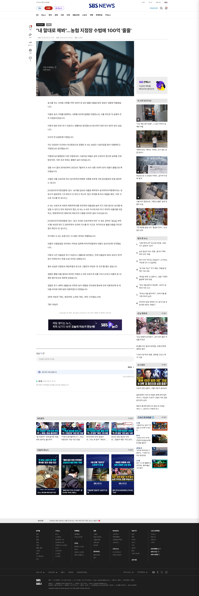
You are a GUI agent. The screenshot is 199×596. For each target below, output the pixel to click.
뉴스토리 (57, 553)
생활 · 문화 (39, 548)
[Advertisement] (85, 404)
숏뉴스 (133, 542)
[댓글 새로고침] (43, 353)
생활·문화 (76, 15)
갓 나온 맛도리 (117, 552)
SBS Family (128, 572)
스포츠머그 (116, 534)
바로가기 (134, 530)
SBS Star (154, 551)
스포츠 (84, 15)
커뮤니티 (153, 540)
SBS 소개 (40, 572)
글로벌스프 (139, 448)
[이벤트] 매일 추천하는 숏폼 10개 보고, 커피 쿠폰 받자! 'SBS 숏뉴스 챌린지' (74, 520)
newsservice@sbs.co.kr (100, 583)
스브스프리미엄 (155, 530)
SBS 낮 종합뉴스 (79, 555)
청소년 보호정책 (132, 585)
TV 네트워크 (39, 556)
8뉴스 (43, 15)
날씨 (133, 534)
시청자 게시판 (135, 553)
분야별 (38, 530)
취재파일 (99, 15)
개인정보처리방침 (82, 572)
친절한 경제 (97, 540)
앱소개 (133, 548)
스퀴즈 (153, 542)
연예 (91, 15)
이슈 (37, 559)
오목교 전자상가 (117, 555)
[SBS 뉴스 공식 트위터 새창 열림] (162, 572)
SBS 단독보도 (98, 537)
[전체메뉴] (37, 15)
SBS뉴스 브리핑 (79, 552)
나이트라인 (58, 551)
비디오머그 (116, 530)
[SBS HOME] (165, 2)
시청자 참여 (52, 572)
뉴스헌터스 (58, 537)
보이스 (76, 549)
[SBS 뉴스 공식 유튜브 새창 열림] (153, 572)
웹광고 (63, 572)
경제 (56, 15)
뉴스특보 (57, 556)
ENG (143, 2)
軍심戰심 (77, 534)
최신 (37, 534)
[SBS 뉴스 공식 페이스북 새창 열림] (158, 572)
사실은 (95, 534)
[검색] (161, 8)
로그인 (150, 2)
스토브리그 (116, 542)
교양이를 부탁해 (117, 540)
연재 (95, 530)
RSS (133, 551)
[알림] (166, 8)
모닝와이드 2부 (59, 542)
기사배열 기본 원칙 (121, 585)
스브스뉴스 (116, 548)
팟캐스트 (153, 537)
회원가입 (158, 2)
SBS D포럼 (154, 554)
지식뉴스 (153, 534)
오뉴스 (57, 548)
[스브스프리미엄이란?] (153, 417)
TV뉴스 (108, 15)
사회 (62, 15)
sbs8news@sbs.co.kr (104, 580)
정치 (50, 15)
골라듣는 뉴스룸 (78, 546)
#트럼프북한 (154, 8)
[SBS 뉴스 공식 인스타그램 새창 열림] (166, 572)
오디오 (76, 542)
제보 (133, 537)
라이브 (133, 540)
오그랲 (138, 423)
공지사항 (134, 560)
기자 (133, 545)
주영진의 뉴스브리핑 (61, 545)
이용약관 (70, 572)
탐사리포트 (97, 551)
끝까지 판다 (97, 555)
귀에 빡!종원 (116, 537)
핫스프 (138, 435)
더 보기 (130, 417)
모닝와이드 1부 (59, 540)
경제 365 (96, 542)
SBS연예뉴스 (155, 548)
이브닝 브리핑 (78, 537)
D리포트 (40, 25)
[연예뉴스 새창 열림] (151, 85)
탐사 (95, 558)
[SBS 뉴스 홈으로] (102, 6)
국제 (68, 15)
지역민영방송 (142, 572)
